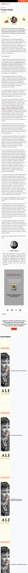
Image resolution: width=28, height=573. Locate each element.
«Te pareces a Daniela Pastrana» (19, 564)
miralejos (4, 314)
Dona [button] (23, 1)
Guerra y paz (10, 110)
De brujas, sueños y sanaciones (18, 370)
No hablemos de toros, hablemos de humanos (16, 500)
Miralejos (3, 7)
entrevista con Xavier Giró (19, 157)
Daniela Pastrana (14, 250)
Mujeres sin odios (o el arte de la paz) (10, 108)
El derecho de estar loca (17, 435)
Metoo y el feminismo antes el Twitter (14, 107)
